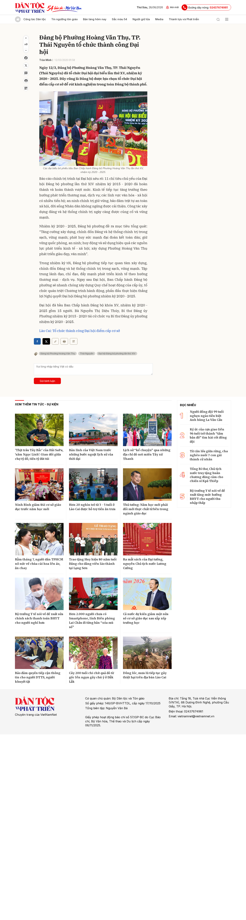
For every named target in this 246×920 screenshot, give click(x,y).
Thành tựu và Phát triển (184, 19)
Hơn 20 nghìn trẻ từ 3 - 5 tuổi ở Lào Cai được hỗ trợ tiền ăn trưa (92, 507)
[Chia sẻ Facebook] (26, 58)
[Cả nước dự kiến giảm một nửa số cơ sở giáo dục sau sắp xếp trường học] (147, 594)
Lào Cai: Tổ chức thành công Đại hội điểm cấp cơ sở (79, 331)
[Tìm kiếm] (218, 19)
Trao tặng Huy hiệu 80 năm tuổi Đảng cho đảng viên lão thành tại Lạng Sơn (93, 564)
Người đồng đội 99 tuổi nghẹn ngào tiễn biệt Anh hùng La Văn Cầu (207, 416)
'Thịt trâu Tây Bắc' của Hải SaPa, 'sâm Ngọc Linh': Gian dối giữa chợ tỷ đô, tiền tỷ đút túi (39, 454)
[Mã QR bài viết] (26, 88)
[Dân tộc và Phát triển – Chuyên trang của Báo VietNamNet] (29, 7)
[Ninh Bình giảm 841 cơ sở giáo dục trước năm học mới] (39, 484)
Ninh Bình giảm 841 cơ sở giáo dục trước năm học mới (38, 507)
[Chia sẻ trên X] (26, 65)
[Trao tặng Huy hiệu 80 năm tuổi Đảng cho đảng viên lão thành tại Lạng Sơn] (93, 539)
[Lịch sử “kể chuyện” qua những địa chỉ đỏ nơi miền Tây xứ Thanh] (147, 430)
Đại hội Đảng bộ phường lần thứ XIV (117, 353)
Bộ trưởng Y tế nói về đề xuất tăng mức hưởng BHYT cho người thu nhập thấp (207, 497)
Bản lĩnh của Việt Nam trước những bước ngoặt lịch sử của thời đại (91, 454)
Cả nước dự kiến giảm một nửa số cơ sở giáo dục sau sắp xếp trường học (145, 618)
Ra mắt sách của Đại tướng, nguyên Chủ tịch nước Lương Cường (144, 564)
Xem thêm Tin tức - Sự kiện (36, 404)
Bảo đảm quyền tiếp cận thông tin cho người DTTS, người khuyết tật (37, 677)
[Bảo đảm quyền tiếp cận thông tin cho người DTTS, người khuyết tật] (39, 653)
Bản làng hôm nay (94, 19)
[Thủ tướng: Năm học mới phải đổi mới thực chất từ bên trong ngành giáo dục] (147, 484)
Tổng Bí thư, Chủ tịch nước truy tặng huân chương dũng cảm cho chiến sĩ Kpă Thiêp (206, 475)
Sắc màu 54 (119, 19)
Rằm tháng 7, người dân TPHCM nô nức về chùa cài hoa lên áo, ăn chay (39, 564)
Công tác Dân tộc (34, 19)
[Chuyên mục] (227, 19)
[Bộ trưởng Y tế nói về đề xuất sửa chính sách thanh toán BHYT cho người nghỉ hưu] (39, 594)
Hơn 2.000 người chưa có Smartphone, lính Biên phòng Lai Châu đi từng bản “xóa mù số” (92, 620)
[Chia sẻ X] (46, 341)
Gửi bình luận (47, 380)
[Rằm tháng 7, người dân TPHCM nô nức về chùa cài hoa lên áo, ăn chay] (39, 539)
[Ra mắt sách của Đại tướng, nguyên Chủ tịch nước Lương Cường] (147, 539)
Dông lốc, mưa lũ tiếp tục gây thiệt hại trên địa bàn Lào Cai (145, 675)
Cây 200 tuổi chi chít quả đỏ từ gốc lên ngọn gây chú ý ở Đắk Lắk (91, 677)
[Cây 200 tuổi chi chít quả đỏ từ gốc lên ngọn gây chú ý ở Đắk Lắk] (93, 653)
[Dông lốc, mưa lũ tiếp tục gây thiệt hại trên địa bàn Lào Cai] (147, 653)
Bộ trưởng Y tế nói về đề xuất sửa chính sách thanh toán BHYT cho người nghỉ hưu (39, 618)
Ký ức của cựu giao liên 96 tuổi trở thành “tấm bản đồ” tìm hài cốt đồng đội (208, 435)
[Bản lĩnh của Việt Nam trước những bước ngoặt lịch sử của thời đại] (93, 430)
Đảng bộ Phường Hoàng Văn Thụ (58, 353)
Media (159, 19)
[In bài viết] (26, 80)
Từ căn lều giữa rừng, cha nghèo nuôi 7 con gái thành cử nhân (209, 455)
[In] (64, 341)
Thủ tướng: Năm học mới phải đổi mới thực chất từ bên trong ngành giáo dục (145, 509)
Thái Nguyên (86, 353)
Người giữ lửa (141, 19)
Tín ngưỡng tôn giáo (64, 19)
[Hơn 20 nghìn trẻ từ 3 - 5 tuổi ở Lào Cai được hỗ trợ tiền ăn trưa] (93, 484)
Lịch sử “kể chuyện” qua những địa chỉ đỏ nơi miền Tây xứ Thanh (146, 454)
